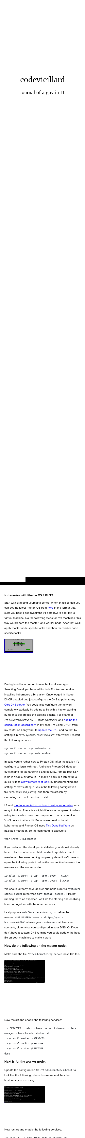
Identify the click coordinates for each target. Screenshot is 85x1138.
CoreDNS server (14, 704)
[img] (42, 300)
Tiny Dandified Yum (58, 825)
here (50, 607)
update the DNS (48, 729)
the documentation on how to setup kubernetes (43, 805)
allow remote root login (35, 781)
